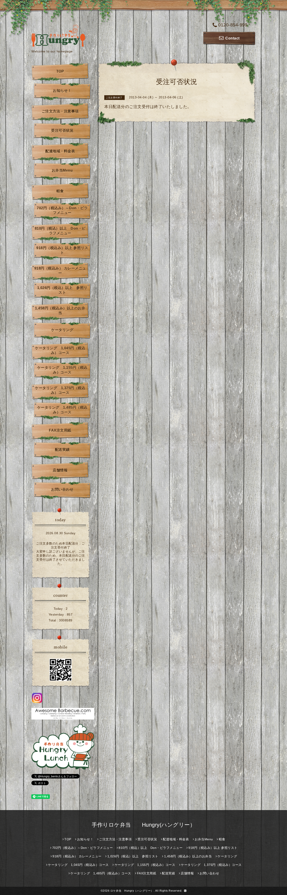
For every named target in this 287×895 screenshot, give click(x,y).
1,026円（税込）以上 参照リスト (62, 290)
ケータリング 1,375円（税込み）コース (60, 390)
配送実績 (62, 450)
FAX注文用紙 (60, 430)
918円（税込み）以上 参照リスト (62, 250)
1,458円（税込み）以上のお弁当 (60, 310)
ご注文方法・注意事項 (60, 111)
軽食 (60, 191)
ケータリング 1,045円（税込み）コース (60, 350)
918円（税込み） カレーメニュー (60, 270)
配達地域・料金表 (60, 151)
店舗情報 (60, 470)
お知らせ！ (62, 91)
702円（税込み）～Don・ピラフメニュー (62, 210)
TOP (60, 71)
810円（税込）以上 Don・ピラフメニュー (60, 231)
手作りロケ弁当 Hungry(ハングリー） (143, 825)
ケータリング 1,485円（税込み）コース (62, 410)
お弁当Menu (62, 170)
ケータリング (62, 330)
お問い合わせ (62, 489)
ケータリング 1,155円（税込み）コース (62, 370)
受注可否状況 (62, 130)
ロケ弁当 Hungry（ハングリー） (132, 890)
